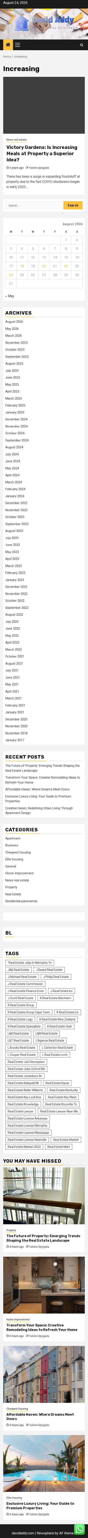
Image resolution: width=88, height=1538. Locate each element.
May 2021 (12, 684)
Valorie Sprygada (39, 167)
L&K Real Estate (18, 1033)
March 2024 (13, 482)
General (10, 866)
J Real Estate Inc (61, 991)
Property (11, 887)
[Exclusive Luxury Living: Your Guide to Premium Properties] (44, 1463)
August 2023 (14, 531)
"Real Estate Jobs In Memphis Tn (30, 962)
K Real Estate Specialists (24, 1026)
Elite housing (14, 859)
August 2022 (14, 615)
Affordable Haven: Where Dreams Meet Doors (37, 789)
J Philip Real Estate (56, 977)
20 (44, 266)
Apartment (12, 838)
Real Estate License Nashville (27, 1139)
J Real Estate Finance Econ (26, 991)
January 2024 (14, 496)
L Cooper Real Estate (22, 1054)
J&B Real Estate (18, 969)
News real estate (16, 139)
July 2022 (12, 622)
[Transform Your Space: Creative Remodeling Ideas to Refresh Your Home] (44, 1285)
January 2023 (14, 580)
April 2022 (12, 642)
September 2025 (16, 357)
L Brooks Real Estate (21, 1047)
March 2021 (13, 698)
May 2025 (12, 384)
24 (11, 275)
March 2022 (13, 650)
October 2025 (14, 350)
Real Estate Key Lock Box (24, 1097)
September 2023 (16, 524)
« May (9, 296)
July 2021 (12, 670)
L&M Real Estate (46, 1033)
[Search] (81, 45)
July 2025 (12, 371)
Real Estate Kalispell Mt (23, 1083)
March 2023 (13, 566)
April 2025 (12, 391)
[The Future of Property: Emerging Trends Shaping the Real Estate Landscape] (44, 1195)
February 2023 (15, 573)
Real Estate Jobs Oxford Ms (26, 1069)
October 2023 (14, 517)
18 (22, 266)
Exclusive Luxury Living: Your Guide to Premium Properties (40, 1506)
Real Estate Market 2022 (24, 1147)
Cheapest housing (18, 852)
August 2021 (14, 663)
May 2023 (12, 552)
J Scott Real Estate (20, 998)
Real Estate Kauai (57, 1083)
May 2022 (12, 636)
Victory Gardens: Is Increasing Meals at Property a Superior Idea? (41, 153)
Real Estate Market (66, 1139)
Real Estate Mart (58, 1147)
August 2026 (14, 322)
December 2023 (16, 503)
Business (11, 845)
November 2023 (16, 510)
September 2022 (16, 608)
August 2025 (14, 363)
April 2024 (12, 475)
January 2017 (14, 740)
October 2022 (14, 601)
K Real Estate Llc (68, 1012)
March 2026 (13, 336)
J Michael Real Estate (22, 977)
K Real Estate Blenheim (55, 998)
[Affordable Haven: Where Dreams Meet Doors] (44, 1374)
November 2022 (16, 594)
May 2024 (12, 468)
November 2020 (16, 726)
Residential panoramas (21, 901)
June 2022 (12, 628)
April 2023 (12, 559)
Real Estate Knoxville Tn (61, 1104)
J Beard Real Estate (49, 969)
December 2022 (16, 587)
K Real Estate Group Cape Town (29, 1012)
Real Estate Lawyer (21, 1111)
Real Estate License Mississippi (28, 1132)
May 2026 (12, 329)
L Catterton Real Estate (57, 1047)
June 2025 (12, 377)
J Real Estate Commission (25, 984)
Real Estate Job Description (26, 1062)
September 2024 (16, 440)
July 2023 (12, 538)
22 (66, 266)
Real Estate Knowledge (23, 1104)
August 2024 (14, 447)
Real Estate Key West (62, 1097)
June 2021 (12, 677)
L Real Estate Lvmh (55, 1054)
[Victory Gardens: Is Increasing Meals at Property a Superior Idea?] (44, 105)
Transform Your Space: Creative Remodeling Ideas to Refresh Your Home (41, 1327)
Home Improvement (19, 873)
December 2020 (16, 719)
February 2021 (15, 705)
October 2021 (14, 656)
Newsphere (45, 1533)
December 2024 (16, 419)
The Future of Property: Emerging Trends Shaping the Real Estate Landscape (43, 1238)
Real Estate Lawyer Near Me (59, 1111)
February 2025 (15, 405)
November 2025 (16, 343)
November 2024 (16, 426)
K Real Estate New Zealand (57, 1019)
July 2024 (12, 454)
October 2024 (14, 433)
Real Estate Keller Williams (25, 1090)
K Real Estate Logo (20, 1019)
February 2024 (15, 489)
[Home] (8, 45)
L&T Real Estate (18, 1040)
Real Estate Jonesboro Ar (25, 1076)
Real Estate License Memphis (27, 1125)
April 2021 (12, 691)
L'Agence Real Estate (50, 1040)
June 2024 (12, 461)
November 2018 (16, 733)
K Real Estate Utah (59, 1026)
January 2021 (14, 712)
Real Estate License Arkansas (27, 1118)
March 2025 (13, 398)
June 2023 (12, 545)
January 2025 (14, 412)
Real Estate (13, 894)
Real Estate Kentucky (64, 1090)
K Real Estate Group (21, 1005)
